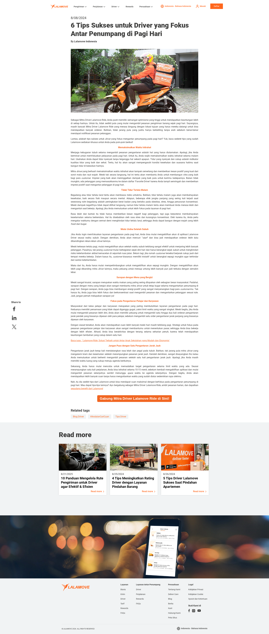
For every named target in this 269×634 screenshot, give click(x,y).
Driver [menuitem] (123, 599)
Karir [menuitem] (170, 608)
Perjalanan (98, 6)
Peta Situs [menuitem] (172, 617)
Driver (114, 6)
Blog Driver (78, 416)
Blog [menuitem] (170, 599)
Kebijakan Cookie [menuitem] (195, 594)
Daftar (216, 6)
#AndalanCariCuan (99, 416)
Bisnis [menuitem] (123, 589)
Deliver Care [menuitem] (173, 594)
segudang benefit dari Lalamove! (87, 388)
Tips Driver (120, 416)
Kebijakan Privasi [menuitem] (195, 589)
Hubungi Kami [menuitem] (174, 613)
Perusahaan (144, 6)
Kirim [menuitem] (122, 594)
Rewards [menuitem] (124, 608)
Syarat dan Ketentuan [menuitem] (197, 599)
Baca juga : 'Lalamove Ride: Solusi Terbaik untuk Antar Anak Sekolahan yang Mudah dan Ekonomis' (120, 340)
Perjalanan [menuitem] (140, 594)
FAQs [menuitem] (122, 613)
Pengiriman (79, 6)
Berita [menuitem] (170, 603)
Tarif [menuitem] (122, 603)
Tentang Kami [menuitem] (174, 589)
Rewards (129, 6)
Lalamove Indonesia (85, 41)
